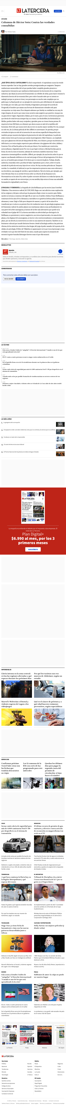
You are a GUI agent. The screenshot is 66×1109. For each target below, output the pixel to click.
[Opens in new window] (44, 1045)
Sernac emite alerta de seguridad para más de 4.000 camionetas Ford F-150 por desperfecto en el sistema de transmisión (32, 370)
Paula (36, 972)
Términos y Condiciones (22, 261)
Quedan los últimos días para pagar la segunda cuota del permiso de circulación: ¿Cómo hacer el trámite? (53, 770)
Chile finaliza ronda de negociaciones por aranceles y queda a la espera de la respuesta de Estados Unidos (48, 867)
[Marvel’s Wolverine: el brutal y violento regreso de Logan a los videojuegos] (16, 717)
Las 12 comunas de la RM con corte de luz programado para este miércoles (32, 767)
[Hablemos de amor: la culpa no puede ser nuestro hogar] (49, 992)
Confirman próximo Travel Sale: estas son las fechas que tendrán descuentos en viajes (10, 768)
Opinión (4, 19)
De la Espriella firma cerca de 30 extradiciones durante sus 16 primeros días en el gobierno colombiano (30, 363)
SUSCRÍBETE (33, 549)
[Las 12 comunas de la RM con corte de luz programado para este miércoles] (33, 783)
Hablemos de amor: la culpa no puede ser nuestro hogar (49, 976)
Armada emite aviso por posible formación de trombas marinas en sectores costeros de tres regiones (31, 377)
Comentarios (15, 76)
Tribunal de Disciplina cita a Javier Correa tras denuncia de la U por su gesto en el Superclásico (48, 879)
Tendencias (5, 874)
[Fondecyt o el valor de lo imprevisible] (60, 439)
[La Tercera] (9, 1045)
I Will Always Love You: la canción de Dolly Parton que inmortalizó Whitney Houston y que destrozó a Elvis (49, 958)
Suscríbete (21, 279)
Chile (3, 823)
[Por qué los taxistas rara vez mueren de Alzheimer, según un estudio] (49, 689)
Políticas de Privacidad (34, 261)
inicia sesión (8, 279)
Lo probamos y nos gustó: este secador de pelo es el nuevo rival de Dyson (49, 1012)
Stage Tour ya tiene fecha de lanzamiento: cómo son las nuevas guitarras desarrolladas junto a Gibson (15, 929)
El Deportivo (38, 874)
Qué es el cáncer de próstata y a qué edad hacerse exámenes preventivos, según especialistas (48, 704)
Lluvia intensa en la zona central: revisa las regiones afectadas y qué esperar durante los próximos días (16, 676)
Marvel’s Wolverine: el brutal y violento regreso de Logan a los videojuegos (15, 704)
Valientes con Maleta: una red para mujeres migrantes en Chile (48, 1006)
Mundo (3, 972)
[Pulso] (27, 1045)
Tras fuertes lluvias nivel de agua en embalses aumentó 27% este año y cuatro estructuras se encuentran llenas (49, 858)
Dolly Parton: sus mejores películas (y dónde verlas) (49, 927)
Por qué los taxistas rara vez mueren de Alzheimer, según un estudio (48, 676)
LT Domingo (11, 239)
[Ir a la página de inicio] (33, 11)
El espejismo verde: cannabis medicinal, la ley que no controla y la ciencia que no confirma (29, 430)
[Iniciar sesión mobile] (64, 11)
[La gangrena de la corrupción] (60, 424)
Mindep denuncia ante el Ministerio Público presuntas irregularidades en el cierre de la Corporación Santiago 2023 (48, 915)
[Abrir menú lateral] (3, 11)
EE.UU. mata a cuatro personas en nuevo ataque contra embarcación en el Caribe (27, 357)
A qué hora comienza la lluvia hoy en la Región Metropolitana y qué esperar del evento (16, 879)
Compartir (5, 76)
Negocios (37, 823)
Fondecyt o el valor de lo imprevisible (14, 437)
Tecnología (5, 923)
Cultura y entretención (42, 923)
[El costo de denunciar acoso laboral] (60, 446)
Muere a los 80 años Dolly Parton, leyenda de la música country (49, 965)
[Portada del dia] (33, 523)
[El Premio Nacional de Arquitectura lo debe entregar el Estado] (60, 453)
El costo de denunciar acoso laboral (14, 444)
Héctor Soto (11, 32)
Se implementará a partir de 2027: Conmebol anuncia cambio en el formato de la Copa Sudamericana (48, 907)
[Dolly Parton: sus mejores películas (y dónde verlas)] (49, 943)
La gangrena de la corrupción (11, 422)
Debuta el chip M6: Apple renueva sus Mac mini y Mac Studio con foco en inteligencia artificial (16, 957)
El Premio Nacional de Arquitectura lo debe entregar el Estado (21, 452)
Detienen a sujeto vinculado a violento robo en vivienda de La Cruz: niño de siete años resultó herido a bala (32, 384)
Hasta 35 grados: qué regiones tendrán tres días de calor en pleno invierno (16, 906)
